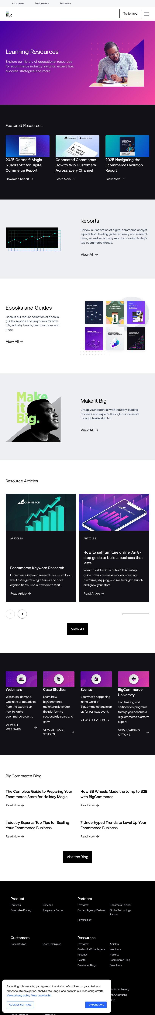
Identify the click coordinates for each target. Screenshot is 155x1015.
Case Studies (18, 943)
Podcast (82, 954)
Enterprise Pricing (21, 910)
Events (81, 959)
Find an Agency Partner (91, 910)
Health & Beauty (119, 989)
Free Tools (116, 965)
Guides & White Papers (91, 949)
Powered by (84, 919)
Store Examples (52, 943)
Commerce (18, 3)
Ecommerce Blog (120, 959)
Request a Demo (53, 910)
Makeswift (65, 3)
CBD (112, 1000)
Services (48, 904)
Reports (114, 954)
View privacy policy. (18, 995)
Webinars (115, 949)
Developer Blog (86, 965)
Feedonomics (42, 3)
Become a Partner (120, 904)
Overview (83, 904)
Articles (114, 943)
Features (16, 904)
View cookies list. (41, 995)
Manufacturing (118, 994)
